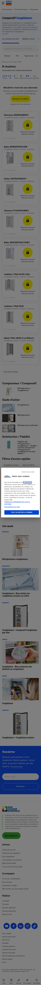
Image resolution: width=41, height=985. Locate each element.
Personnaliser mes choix (12, 507)
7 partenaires (27, 482)
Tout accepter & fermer (21, 512)
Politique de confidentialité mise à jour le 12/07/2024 (17, 503)
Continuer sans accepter (28, 471)
